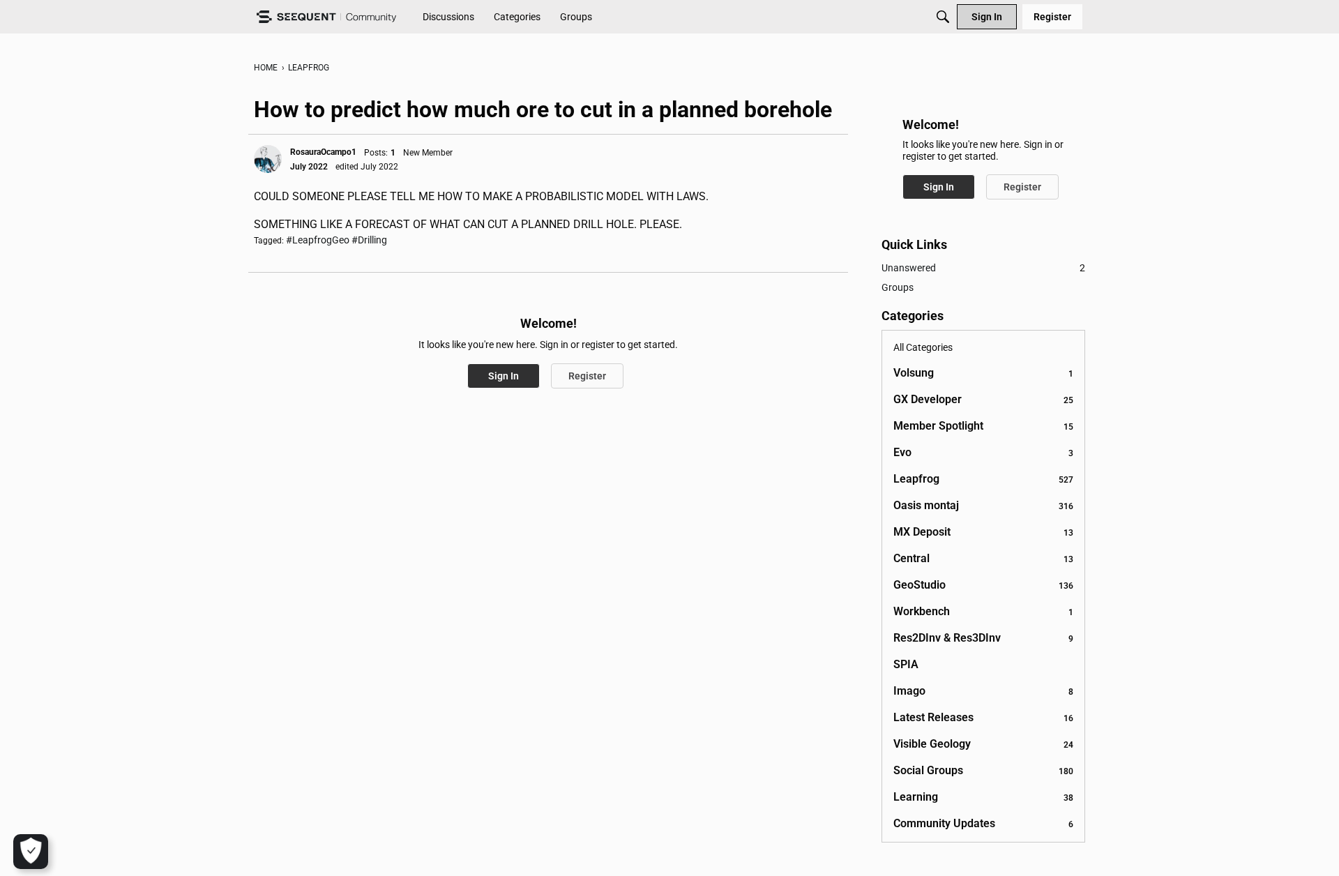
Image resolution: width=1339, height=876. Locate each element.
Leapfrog (983, 478)
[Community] (326, 17)
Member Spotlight (983, 425)
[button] (268, 159)
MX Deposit (983, 531)
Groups (898, 287)
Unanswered (983, 267)
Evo (983, 452)
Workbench (983, 611)
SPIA (905, 664)
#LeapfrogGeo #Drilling (336, 240)
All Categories (923, 347)
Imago (983, 690)
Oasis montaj (983, 505)
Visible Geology (983, 743)
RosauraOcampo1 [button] (323, 152)
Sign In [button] (503, 376)
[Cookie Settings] (30, 851)
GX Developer (983, 399)
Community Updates (983, 823)
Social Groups (983, 770)
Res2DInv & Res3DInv (983, 637)
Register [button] (587, 376)
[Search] (942, 16)
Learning (983, 796)
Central (983, 558)
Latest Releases (983, 717)
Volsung (983, 372)
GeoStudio (983, 584)
